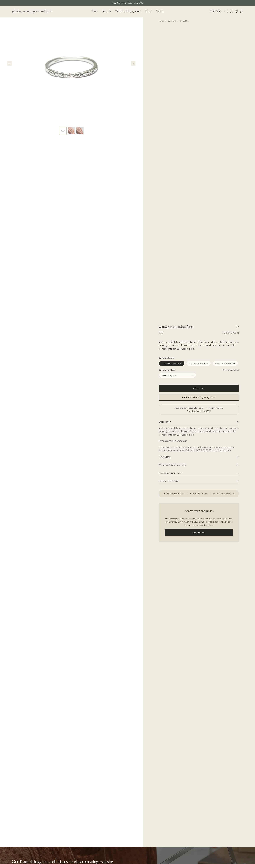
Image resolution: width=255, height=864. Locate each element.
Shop (94, 11)
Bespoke (106, 11)
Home (161, 21)
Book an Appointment (170, 473)
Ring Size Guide (232, 370)
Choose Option (166, 358)
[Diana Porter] (32, 11)
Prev (9, 63)
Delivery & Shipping (169, 481)
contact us (220, 450)
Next (133, 63)
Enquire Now (199, 532)
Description (165, 421)
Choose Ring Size (167, 370)
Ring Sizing (165, 456)
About (149, 11)
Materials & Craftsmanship (172, 465)
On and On (184, 21)
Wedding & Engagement (128, 11)
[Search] (226, 11)
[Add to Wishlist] (237, 326)
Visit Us (160, 11)
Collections (172, 21)
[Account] (231, 11)
